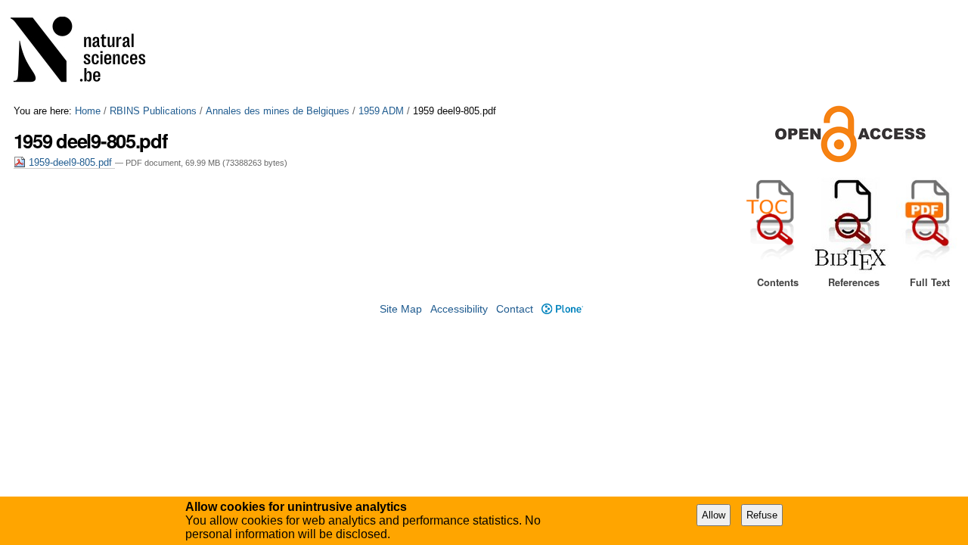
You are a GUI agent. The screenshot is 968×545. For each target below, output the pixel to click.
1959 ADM (381, 111)
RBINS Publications (153, 111)
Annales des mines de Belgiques (277, 111)
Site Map (401, 309)
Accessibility (459, 309)
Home (88, 111)
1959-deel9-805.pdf (70, 162)
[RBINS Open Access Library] (88, 53)
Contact (514, 309)
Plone (562, 309)
